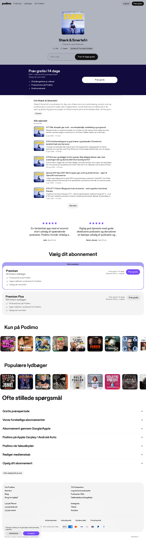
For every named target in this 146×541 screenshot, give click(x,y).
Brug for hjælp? (11, 497)
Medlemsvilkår (80, 520)
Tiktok (73, 507)
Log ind (126, 4)
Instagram (75, 503)
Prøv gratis (138, 4)
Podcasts (17, 3)
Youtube (74, 510)
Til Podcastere (77, 487)
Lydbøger (28, 3)
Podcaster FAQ (77, 494)
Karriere (8, 490)
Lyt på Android (11, 507)
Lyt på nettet (10, 510)
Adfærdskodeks (51, 520)
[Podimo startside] (6, 3)
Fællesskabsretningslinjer (82, 497)
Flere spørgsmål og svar (13, 473)
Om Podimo (39, 3)
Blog (7, 494)
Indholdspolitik (66, 520)
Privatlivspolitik (95, 520)
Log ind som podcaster (81, 490)
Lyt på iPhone (10, 503)
